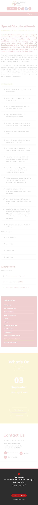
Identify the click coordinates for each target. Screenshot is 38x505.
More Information (19, 485)
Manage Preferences (19, 499)
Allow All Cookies (19, 495)
